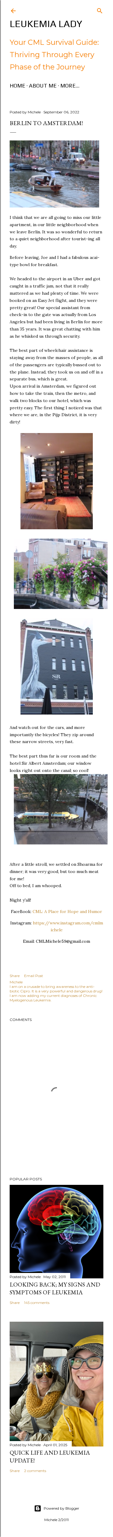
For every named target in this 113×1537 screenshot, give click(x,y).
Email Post (33, 975)
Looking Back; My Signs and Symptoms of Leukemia (55, 1288)
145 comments (36, 1302)
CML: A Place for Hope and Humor (67, 911)
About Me (43, 85)
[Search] (99, 9)
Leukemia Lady (46, 23)
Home (17, 85)
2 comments (35, 1470)
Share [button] (15, 975)
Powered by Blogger (61, 1508)
